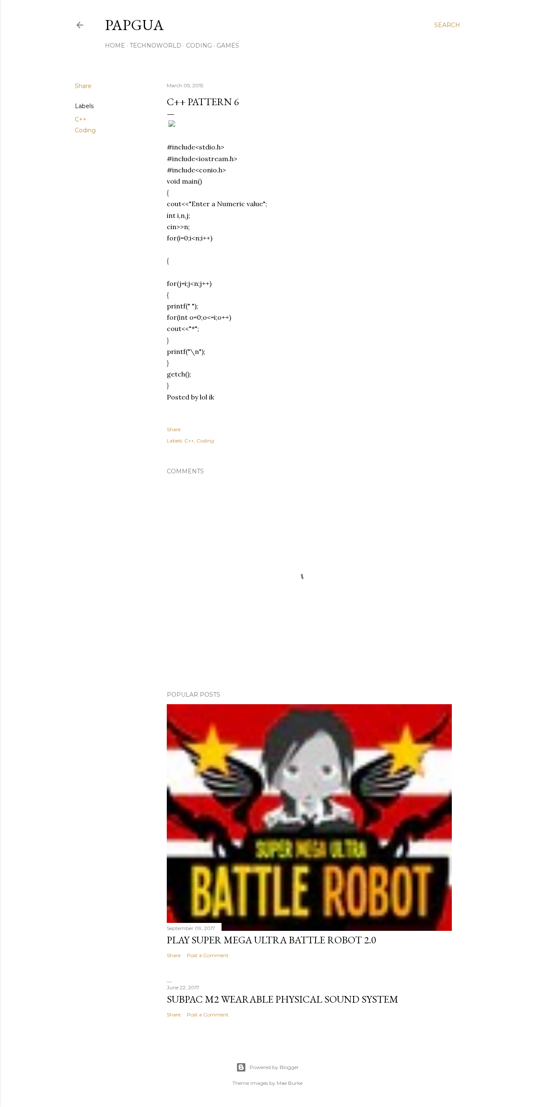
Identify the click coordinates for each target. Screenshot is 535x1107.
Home (115, 45)
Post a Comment (208, 955)
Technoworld (155, 45)
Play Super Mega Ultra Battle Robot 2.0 (271, 939)
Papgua (134, 25)
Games (228, 45)
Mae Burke (290, 1083)
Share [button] (83, 86)
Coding (199, 45)
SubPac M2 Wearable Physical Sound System (282, 999)
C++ (81, 119)
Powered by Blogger (274, 1067)
